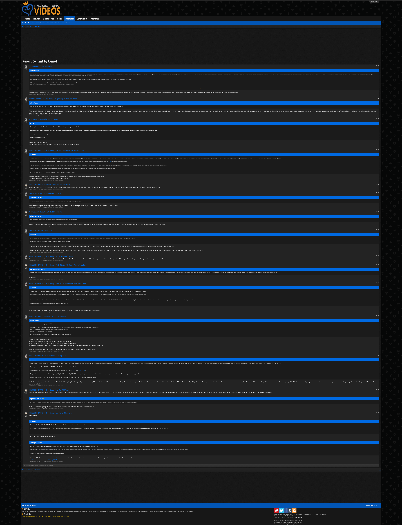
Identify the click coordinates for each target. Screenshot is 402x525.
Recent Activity (52, 23)
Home (27, 18)
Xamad (35, 94)
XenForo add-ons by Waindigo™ (282, 520)
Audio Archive (39, 516)
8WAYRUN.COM (298, 522)
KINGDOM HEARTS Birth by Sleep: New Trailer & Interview (51, 413)
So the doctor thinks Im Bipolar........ (42, 66)
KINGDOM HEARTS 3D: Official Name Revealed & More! (49, 185)
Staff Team (60, 516)
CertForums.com (298, 524)
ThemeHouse (298, 517)
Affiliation (66, 516)
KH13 (109, 161)
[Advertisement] (201, 44)
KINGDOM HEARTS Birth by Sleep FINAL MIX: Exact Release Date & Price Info (57, 265)
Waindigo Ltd (298, 520)
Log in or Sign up (374, 1)
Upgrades (94, 18)
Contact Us (370, 505)
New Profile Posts (64, 23)
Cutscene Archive (30, 516)
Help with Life (50, 94)
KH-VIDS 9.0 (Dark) (29, 505)
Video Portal (48, 18)
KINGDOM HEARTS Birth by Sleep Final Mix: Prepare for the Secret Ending (56, 150)
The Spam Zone (51, 146)
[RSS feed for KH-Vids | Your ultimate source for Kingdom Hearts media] (294, 510)
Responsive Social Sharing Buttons (283, 524)
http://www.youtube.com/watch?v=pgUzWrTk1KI (44, 460)
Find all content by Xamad (31, 465)
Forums (36, 18)
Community (82, 18)
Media (59, 18)
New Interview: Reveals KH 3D (40, 230)
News (23, 516)
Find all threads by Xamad (46, 465)
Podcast (54, 516)
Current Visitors (40, 23)
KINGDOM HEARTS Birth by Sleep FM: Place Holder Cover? (51, 256)
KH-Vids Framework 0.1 (285, 516)
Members (69, 18)
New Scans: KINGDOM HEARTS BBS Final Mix (45, 193)
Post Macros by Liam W (315, 514)
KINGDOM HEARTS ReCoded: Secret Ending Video (47, 316)
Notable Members (28, 23)
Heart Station (82, 370)
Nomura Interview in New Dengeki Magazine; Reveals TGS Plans (53, 99)
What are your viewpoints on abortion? (43, 119)
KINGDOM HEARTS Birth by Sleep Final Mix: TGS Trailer (49, 390)
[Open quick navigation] (380, 26)
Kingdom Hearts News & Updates (55, 115)
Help (378, 505)
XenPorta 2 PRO (278, 522)
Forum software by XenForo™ (288, 514)
